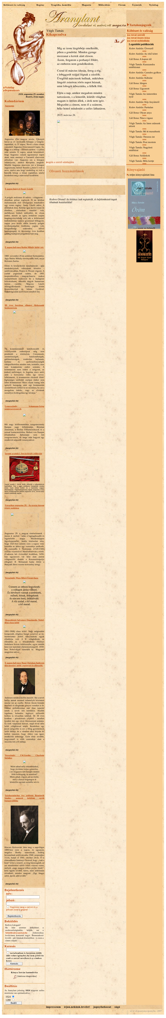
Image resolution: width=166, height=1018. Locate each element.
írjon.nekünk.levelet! (77, 1007)
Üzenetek (137, 5)
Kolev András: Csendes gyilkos (145, 72)
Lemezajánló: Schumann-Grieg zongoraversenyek (24, 407)
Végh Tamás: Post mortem (142, 142)
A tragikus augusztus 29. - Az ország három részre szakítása (24, 506)
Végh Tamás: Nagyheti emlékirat (140, 149)
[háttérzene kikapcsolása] (26, 976)
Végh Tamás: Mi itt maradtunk (144, 131)
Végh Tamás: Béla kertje (141, 161)
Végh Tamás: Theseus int (142, 137)
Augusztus (9, 106)
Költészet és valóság (14, 5)
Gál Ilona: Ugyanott (139, 88)
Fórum (122, 5)
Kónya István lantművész (24, 972)
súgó (117, 1007)
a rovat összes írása (139, 37)
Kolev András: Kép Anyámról (144, 102)
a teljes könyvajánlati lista (141, 174)
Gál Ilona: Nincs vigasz (141, 118)
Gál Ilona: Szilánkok (139, 155)
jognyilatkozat (102, 1007)
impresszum (53, 1007)
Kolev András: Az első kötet (143, 53)
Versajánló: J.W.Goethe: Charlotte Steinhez (24, 756)
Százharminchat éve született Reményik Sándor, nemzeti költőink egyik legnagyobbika (24, 798)
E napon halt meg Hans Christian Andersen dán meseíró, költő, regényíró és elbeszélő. (24, 664)
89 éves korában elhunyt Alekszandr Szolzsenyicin (24, 306)
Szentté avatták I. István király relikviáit (23, 453)
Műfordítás (104, 5)
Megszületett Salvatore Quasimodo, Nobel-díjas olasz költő (24, 621)
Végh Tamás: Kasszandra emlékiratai (142, 65)
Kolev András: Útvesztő (141, 48)
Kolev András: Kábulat (140, 78)
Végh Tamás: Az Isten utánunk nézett (144, 124)
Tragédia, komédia (61, 5)
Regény (40, 5)
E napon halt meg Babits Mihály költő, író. (24, 247)
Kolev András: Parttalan (141, 107)
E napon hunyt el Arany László (19, 189)
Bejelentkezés (12, 90)
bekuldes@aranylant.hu (16, 933)
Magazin (86, 5)
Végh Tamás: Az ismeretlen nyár (143, 95)
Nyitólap (153, 5)
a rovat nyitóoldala (139, 40)
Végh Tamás (55, 30)
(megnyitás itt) (12, 183)
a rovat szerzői (137, 35)
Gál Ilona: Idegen (138, 83)
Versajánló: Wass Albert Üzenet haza (21, 578)
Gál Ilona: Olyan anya (140, 112)
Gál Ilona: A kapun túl (140, 59)
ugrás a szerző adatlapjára (61, 162)
